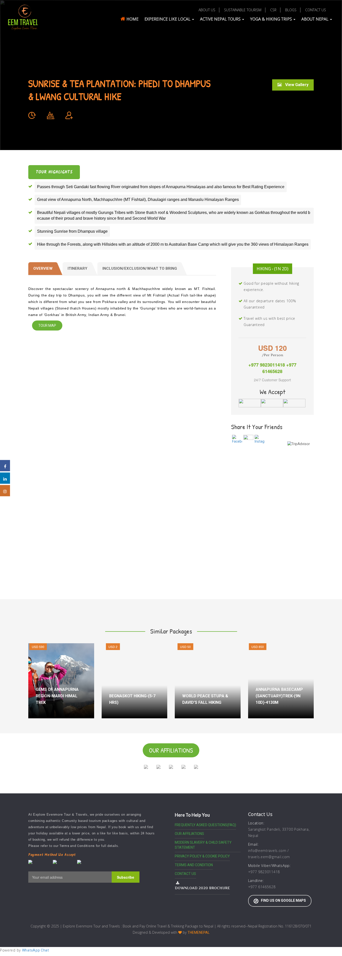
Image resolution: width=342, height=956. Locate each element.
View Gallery (296, 84)
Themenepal (199, 932)
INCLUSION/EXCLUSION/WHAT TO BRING (139, 268)
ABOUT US (207, 10)
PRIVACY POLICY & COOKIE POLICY (202, 856)
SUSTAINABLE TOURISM (242, 10)
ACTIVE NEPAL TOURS (221, 19)
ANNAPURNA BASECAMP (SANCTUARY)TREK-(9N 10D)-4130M (279, 696)
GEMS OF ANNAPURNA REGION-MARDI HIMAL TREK (57, 696)
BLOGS (290, 10)
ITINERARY (77, 268)
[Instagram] (5, 490)
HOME (132, 19)
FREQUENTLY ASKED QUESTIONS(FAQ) (205, 825)
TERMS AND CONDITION (194, 865)
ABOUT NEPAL (315, 19)
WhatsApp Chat (35, 950)
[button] (12, 75)
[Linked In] (5, 478)
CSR (273, 10)
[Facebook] (5, 465)
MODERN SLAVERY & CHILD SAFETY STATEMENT (203, 844)
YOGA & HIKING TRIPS (271, 19)
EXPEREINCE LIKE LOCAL (168, 19)
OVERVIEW (43, 268)
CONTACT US (315, 10)
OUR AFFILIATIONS (189, 834)
